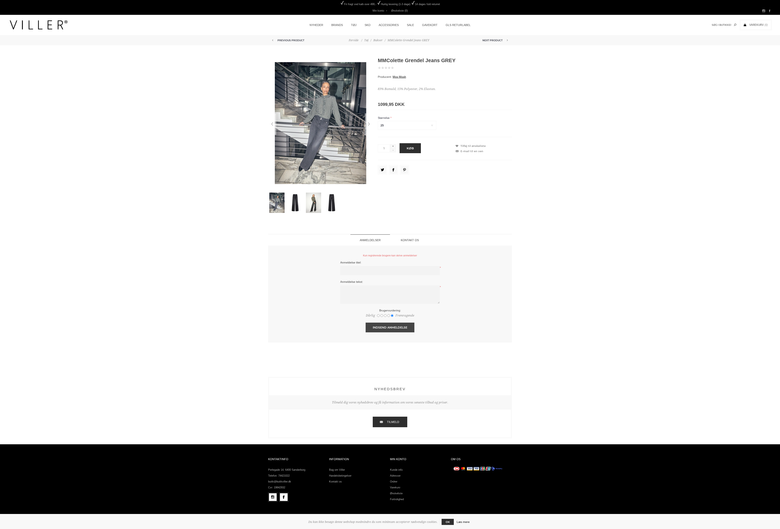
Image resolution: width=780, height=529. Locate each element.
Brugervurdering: (390, 310)
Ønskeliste (396, 493)
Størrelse (384, 117)
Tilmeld (393, 422)
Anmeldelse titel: (350, 262)
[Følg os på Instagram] (273, 497)
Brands (337, 25)
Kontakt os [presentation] (410, 240)
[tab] (370, 240)
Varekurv (395, 487)
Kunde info (396, 469)
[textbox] (721, 25)
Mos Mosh (399, 76)
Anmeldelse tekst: (351, 281)
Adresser (395, 475)
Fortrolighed (397, 499)
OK (448, 522)
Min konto (378, 10)
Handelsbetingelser (340, 475)
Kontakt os (335, 481)
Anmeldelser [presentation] (370, 240)
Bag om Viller (337, 469)
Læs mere (463, 522)
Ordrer (393, 481)
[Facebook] (284, 497)
